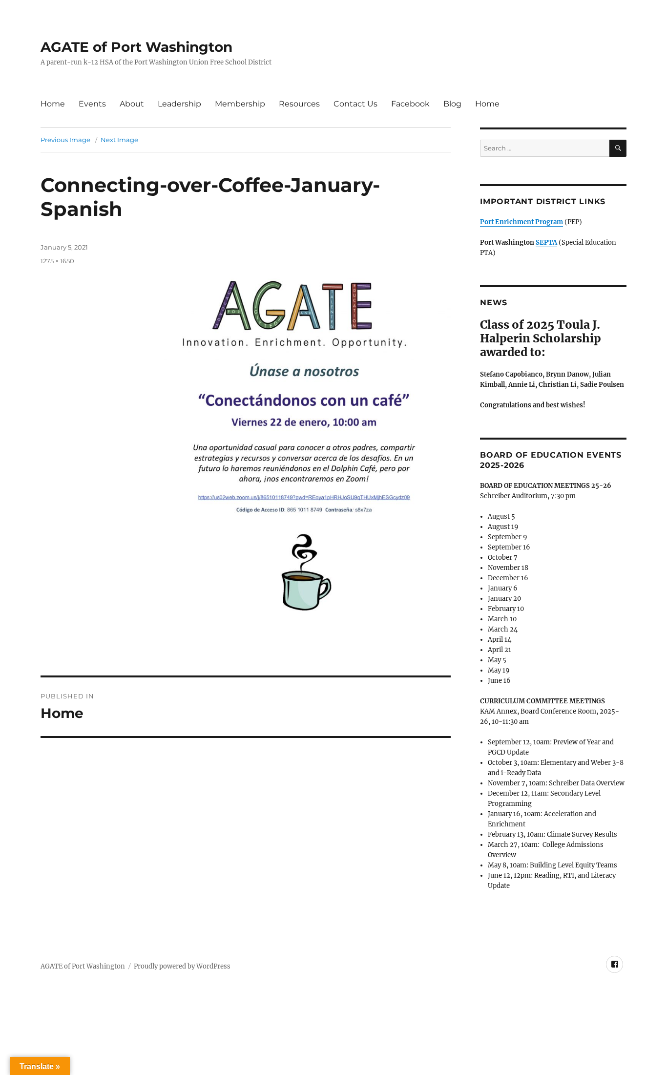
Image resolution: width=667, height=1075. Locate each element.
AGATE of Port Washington (136, 47)
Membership (240, 103)
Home (53, 103)
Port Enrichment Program (521, 222)
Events (92, 103)
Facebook (410, 103)
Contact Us (355, 103)
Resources (299, 103)
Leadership (179, 103)
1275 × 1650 (57, 261)
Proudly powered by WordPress (182, 966)
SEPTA (546, 242)
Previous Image (65, 140)
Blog (452, 103)
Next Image (119, 140)
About (132, 103)
